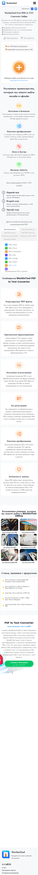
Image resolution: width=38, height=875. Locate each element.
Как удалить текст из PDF (28, 562)
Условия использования (10, 873)
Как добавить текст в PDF (10, 547)
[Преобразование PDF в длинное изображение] (20, 269)
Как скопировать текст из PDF (28, 547)
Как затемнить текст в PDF (28, 532)
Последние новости (9, 870)
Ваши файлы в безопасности (19, 80)
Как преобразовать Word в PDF (9, 562)
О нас (4, 867)
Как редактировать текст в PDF (9, 532)
